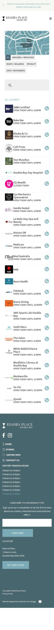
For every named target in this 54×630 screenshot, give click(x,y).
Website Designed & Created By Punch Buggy (19, 601)
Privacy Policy (7, 594)
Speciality (31, 64)
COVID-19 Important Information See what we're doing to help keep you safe (28, 5)
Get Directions (15, 565)
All (8, 57)
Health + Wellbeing (15, 64)
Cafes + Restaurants (15, 70)
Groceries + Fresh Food (23, 57)
